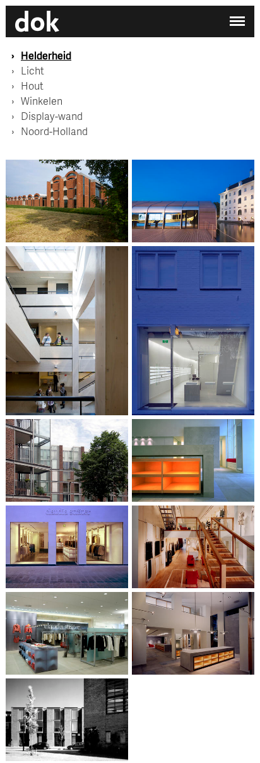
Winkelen (41, 100)
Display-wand (52, 116)
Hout (32, 85)
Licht (32, 70)
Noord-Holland (54, 131)
